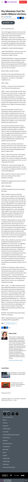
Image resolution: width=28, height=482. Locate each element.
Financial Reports (6, 437)
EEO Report (5, 440)
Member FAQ (5, 449)
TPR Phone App (6, 461)
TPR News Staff (6, 458)
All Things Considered (10, 323)
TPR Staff (5, 455)
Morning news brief (6, 393)
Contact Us (5, 422)
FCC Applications (6, 446)
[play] (2, 480)
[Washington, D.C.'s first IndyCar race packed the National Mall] (5, 375)
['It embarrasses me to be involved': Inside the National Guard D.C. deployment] (5, 385)
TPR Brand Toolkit (6, 428)
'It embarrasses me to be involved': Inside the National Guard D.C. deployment (17, 384)
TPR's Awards (6, 464)
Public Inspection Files (7, 443)
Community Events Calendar (9, 467)
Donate (24, 2)
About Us (5, 419)
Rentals (4, 452)
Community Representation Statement (11, 434)
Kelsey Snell (8, 17)
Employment (5, 425)
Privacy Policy (6, 431)
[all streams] (26, 480)
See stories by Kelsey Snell (15, 360)
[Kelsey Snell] (4, 335)
